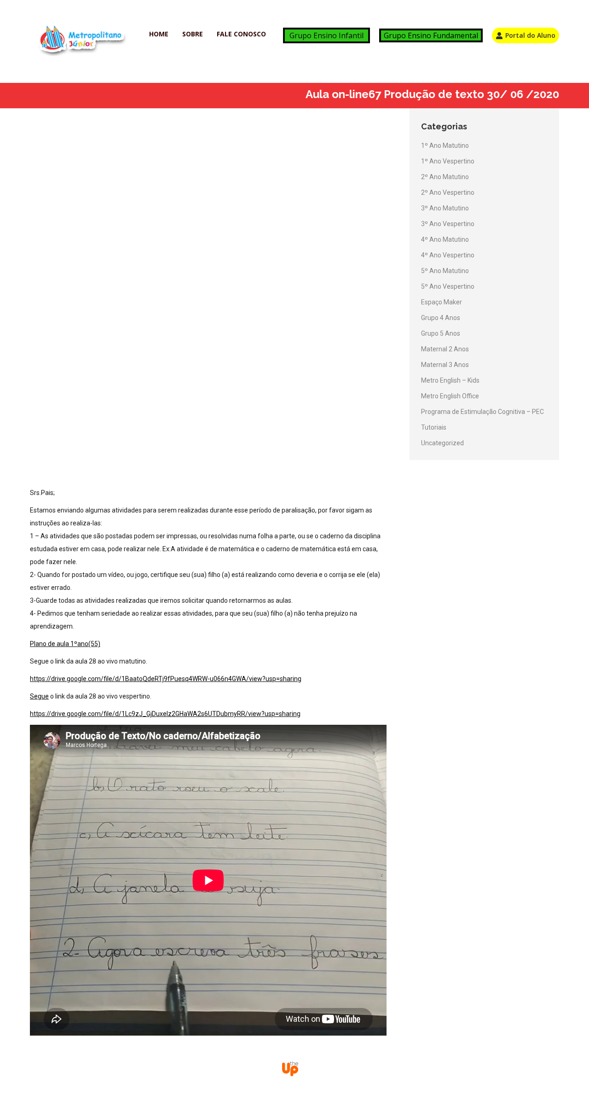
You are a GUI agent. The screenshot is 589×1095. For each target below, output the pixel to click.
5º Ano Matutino (445, 270)
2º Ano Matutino (445, 177)
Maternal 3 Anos (445, 364)
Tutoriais (433, 427)
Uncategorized (442, 443)
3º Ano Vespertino (447, 223)
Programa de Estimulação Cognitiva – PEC (482, 411)
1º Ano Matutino (445, 145)
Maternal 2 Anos (445, 349)
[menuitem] (158, 34)
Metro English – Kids (450, 380)
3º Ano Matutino (445, 208)
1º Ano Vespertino (447, 161)
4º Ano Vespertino (447, 255)
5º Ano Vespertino (447, 286)
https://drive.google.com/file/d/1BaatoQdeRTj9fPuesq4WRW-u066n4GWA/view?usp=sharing (165, 678)
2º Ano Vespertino (447, 192)
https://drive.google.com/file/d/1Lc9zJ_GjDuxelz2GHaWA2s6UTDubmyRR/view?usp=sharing (165, 713)
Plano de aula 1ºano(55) (65, 643)
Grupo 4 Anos (440, 317)
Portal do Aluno (530, 35)
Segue (39, 696)
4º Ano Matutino (445, 239)
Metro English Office (450, 396)
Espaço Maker (441, 302)
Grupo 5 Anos (440, 333)
